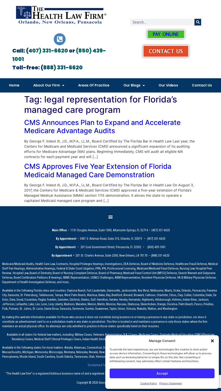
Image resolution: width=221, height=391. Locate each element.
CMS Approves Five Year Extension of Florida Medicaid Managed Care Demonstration (97, 170)
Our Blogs (131, 85)
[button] (212, 341)
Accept (162, 373)
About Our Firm (46, 85)
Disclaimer (94, 365)
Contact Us (202, 85)
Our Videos (168, 85)
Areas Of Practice (93, 85)
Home (14, 85)
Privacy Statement (170, 383)
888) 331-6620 (63, 67)
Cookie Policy (148, 383)
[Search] (197, 22)
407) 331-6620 (48, 50)
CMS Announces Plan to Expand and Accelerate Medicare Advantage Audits (102, 126)
